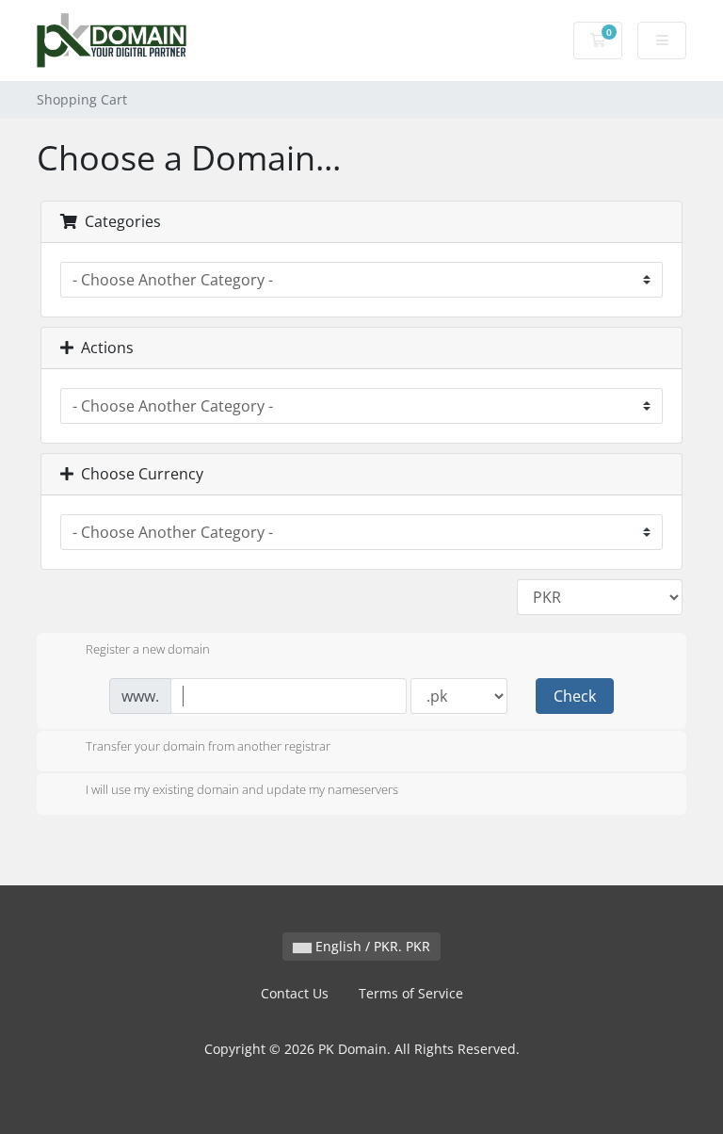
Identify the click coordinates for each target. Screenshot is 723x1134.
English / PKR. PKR (371, 946)
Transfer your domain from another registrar (208, 746)
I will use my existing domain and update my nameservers (242, 789)
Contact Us (295, 993)
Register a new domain (148, 648)
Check (575, 696)
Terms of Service (411, 993)
